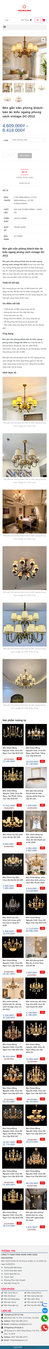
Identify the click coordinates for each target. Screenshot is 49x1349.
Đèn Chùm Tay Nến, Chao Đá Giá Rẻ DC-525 (13, 878)
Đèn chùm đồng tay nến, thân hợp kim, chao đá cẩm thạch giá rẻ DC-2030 (35, 838)
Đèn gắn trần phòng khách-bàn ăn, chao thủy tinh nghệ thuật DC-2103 (35, 1216)
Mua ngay (24, 155)
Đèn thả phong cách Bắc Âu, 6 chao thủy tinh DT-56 (34, 963)
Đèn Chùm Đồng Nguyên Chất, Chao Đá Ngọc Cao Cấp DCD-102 (13, 1047)
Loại (6, 140)
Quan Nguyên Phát (28, 1347)
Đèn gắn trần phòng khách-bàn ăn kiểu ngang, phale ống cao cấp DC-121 (35, 795)
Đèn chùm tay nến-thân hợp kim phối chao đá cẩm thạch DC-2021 (36, 1004)
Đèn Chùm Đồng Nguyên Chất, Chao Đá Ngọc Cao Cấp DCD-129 (13, 1173)
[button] (5, 27)
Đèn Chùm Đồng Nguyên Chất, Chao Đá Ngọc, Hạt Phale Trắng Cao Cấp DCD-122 (12, 1132)
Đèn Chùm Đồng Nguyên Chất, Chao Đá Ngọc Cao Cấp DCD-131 (36, 920)
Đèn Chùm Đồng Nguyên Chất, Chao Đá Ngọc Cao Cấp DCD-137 (36, 1131)
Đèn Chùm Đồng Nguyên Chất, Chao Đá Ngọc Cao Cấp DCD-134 (13, 963)
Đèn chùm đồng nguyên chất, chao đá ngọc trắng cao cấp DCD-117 (35, 1048)
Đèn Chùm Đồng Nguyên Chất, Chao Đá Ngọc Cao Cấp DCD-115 (13, 1215)
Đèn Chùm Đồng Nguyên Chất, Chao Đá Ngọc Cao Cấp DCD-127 (13, 1090)
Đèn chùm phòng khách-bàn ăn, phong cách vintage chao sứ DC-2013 (12, 1005)
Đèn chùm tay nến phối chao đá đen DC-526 (13, 836)
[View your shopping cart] (44, 20)
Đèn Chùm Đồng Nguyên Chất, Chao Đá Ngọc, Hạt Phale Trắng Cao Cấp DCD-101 (35, 752)
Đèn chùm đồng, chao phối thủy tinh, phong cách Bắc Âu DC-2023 (35, 880)
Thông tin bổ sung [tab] (24, 177)
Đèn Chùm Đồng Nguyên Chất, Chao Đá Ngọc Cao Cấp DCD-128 (36, 1090)
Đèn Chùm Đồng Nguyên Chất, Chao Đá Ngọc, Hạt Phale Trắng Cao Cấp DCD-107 (12, 795)
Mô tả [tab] (24, 172)
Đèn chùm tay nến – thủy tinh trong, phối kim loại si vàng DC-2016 (12, 921)
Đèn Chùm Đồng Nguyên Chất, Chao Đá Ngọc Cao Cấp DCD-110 (36, 1173)
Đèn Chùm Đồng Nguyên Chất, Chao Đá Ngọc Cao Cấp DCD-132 (13, 750)
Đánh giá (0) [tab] (24, 183)
